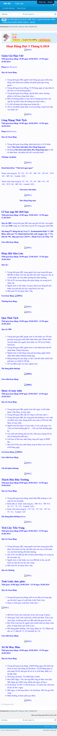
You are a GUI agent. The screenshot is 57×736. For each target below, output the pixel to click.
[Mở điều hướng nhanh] (55, 14)
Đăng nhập (42, 2)
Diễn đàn (7, 4)
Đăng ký (50, 2)
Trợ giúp (53, 727)
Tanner (21, 27)
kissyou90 (14, 27)
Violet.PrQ (33, 27)
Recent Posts (21, 8)
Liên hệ (46, 727)
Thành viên (19, 4)
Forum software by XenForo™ (10, 730)
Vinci (26, 27)
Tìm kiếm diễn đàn (8, 8)
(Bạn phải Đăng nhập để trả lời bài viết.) (44, 715)
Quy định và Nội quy (49, 730)
